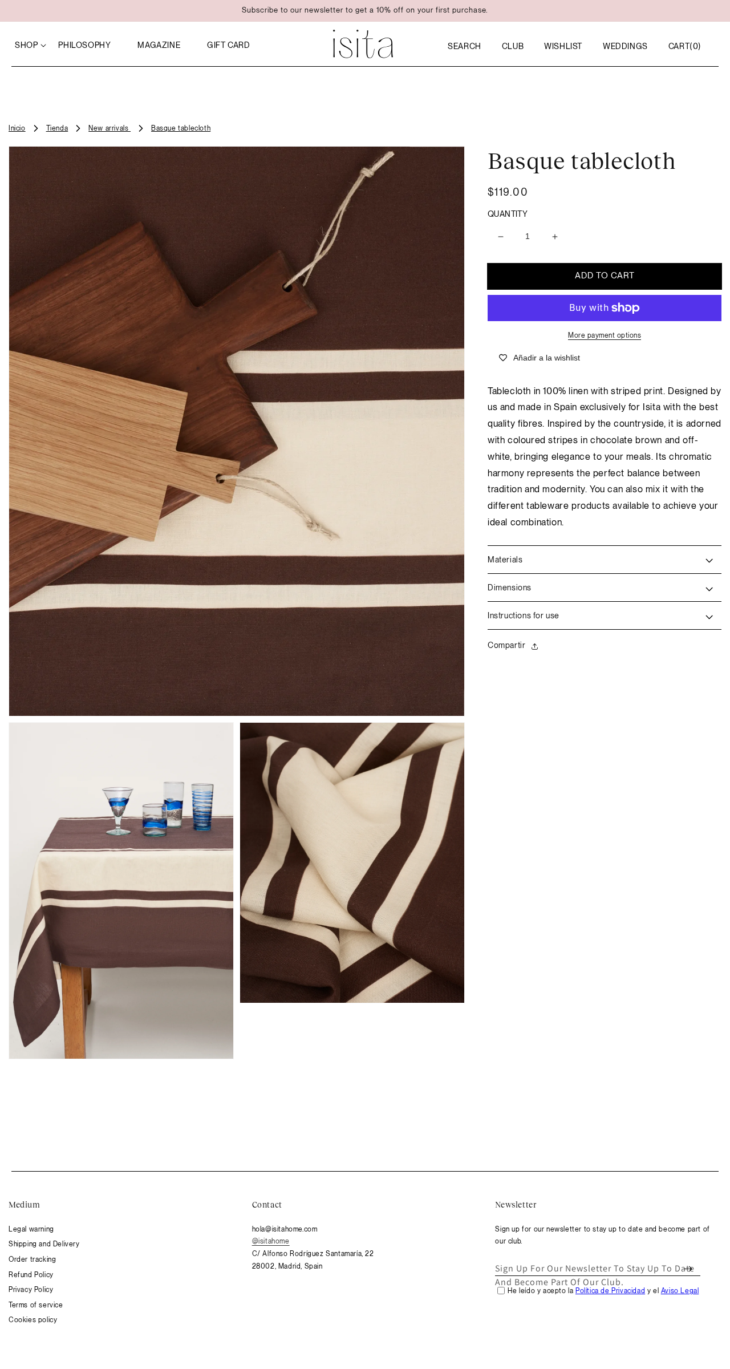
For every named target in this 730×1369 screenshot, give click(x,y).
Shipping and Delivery (44, 1244)
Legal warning (31, 1229)
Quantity (508, 213)
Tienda (57, 128)
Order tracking (32, 1259)
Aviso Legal (680, 1291)
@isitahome (271, 1241)
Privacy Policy (31, 1290)
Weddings (625, 46)
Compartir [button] (506, 645)
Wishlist (563, 46)
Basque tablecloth (180, 128)
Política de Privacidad (610, 1291)
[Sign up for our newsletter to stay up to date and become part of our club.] (687, 1268)
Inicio (17, 128)
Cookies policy (33, 1320)
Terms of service (36, 1305)
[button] (464, 46)
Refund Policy (31, 1275)
